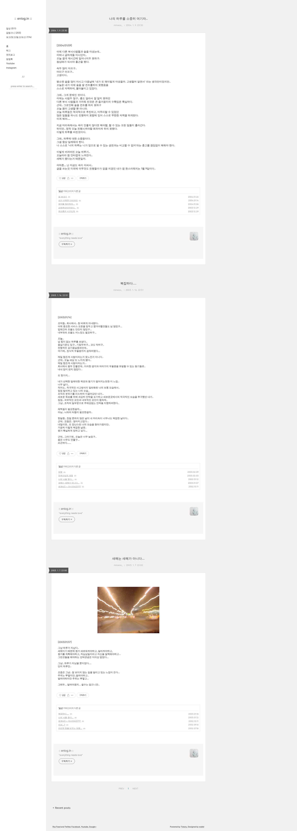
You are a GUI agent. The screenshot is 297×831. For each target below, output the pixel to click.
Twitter (68, 827)
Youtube (10, 63)
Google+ (93, 827)
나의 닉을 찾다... (65, 479)
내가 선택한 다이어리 (68, 200)
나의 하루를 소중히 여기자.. (128, 18)
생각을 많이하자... (66, 204)
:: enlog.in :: (23, 18)
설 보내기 (62, 196)
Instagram (11, 67)
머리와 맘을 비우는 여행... (70, 728)
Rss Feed (56, 827)
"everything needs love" (71, 238)
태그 (8, 50)
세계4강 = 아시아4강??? (69, 486)
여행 (60, 472)
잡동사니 (13, 32)
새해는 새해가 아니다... (69, 483)
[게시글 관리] (72, 178)
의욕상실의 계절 (65, 475)
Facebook (75, 827)
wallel (201, 827)
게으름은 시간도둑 (66, 211)
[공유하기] (68, 178)
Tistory (184, 827)
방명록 (9, 59)
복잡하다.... (128, 283)
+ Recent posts (61, 807)
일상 (11, 28)
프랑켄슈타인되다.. (67, 207)
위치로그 (10, 54)
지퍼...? (61, 724)
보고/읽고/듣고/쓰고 (19, 37)
